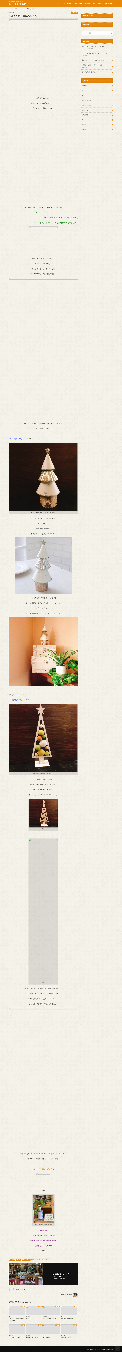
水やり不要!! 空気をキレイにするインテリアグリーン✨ (96, 47)
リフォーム (85, 110)
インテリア (26, 1259)
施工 (83, 120)
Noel (42, 1259)
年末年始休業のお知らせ (92, 72)
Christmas (35, 1259)
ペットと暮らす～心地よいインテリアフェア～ (96, 54)
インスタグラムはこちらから (42, 1169)
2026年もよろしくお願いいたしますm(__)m (95, 66)
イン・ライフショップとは (64, 3)
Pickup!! (12, 1259)
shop (19, 1259)
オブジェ (48, 1259)
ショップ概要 (78, 3)
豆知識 (84, 129)
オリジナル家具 (97, 3)
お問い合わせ (108, 3)
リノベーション (86, 105)
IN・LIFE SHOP (17, 3)
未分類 (84, 124)
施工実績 (87, 3)
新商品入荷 (85, 115)
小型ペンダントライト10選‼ (93, 60)
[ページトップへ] (117, 1348)
